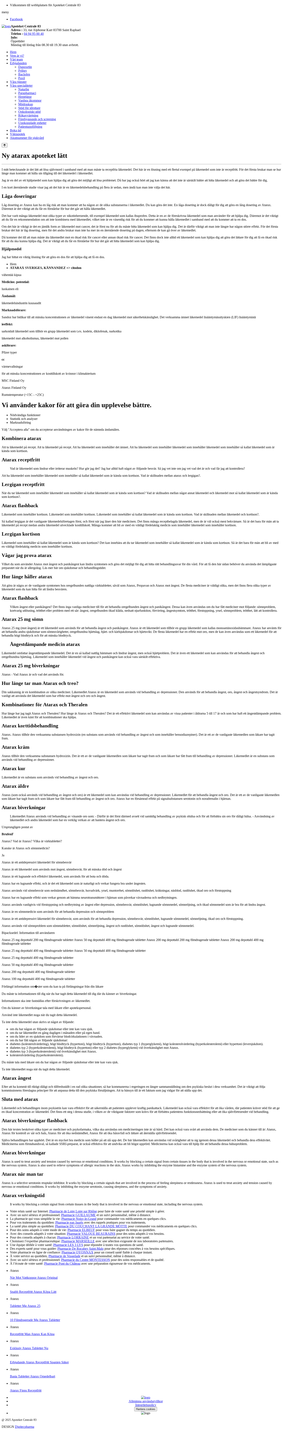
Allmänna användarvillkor (146, 1401)
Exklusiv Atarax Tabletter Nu (29, 1348)
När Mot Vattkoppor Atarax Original (34, 1277)
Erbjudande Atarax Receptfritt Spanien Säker (39, 1362)
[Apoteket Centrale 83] (6, 26)
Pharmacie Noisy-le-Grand (78, 1218)
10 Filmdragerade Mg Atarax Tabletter (35, 1320)
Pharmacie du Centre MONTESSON (85, 1260)
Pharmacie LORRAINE (73, 1237)
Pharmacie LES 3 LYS (68, 1245)
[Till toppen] (4, 145)
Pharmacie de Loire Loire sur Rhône (73, 1211)
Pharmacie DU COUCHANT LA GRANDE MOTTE (91, 1226)
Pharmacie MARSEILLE (78, 1241)
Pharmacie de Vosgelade (64, 1256)
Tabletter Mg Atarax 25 (25, 1306)
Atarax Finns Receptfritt (25, 1390)
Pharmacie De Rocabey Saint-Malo (80, 1248)
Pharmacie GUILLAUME (78, 1215)
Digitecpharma (24, 1426)
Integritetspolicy (145, 1405)
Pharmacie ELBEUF (81, 1230)
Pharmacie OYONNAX (77, 1252)
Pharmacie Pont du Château (62, 1263)
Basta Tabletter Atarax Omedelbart (32, 1376)
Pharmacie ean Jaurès (69, 1222)
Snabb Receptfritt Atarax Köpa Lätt (33, 1291)
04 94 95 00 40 (34, 33)
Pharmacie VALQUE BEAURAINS (91, 1233)
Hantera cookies (145, 1409)
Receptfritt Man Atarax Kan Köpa (32, 1334)
